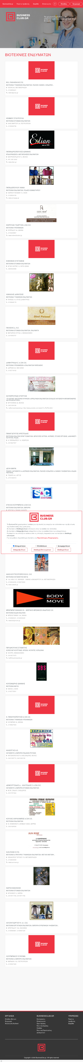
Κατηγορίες (41, 1019)
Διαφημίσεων (64, 546)
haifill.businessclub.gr (15, 658)
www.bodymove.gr (14, 620)
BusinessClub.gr (8, 4)
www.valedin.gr (13, 585)
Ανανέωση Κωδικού (12, 1023)
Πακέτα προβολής (23, 4)
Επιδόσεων (42, 546)
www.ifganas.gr (13, 93)
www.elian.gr (12, 162)
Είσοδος (64, 4)
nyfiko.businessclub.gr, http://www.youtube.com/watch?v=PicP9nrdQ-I (30, 408)
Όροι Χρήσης (41, 1023)
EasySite (36, 4)
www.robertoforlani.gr (15, 235)
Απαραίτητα (20, 546)
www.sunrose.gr (13, 862)
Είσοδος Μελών (10, 1019)
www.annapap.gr (13, 198)
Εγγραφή (76, 4)
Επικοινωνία (46, 4)
